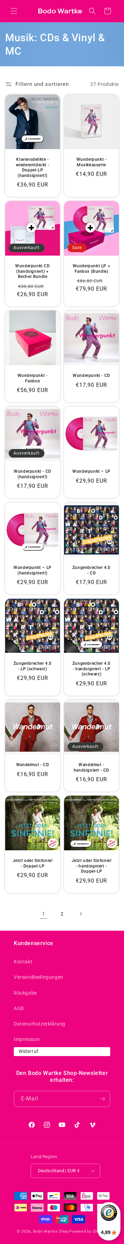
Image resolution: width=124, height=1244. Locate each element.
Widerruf (29, 1051)
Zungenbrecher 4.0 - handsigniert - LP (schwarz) (91, 668)
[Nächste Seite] (80, 913)
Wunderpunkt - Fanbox (33, 378)
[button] (13, 11)
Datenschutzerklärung (39, 1024)
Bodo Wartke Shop (51, 1231)
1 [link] (43, 914)
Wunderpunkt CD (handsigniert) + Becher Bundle (32, 271)
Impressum (27, 1039)
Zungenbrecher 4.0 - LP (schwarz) (32, 666)
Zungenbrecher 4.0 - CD (91, 570)
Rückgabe (25, 993)
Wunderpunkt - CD (91, 375)
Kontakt (23, 961)
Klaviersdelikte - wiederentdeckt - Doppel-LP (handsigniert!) (33, 167)
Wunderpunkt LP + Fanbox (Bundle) (92, 269)
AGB (19, 1008)
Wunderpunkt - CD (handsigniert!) (32, 474)
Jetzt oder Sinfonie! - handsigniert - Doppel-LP (92, 866)
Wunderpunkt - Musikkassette (91, 162)
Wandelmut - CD (32, 764)
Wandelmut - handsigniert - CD (91, 767)
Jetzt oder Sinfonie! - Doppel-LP (33, 863)
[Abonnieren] (102, 1099)
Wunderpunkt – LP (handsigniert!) (32, 570)
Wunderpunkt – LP (91, 471)
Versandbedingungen (38, 977)
